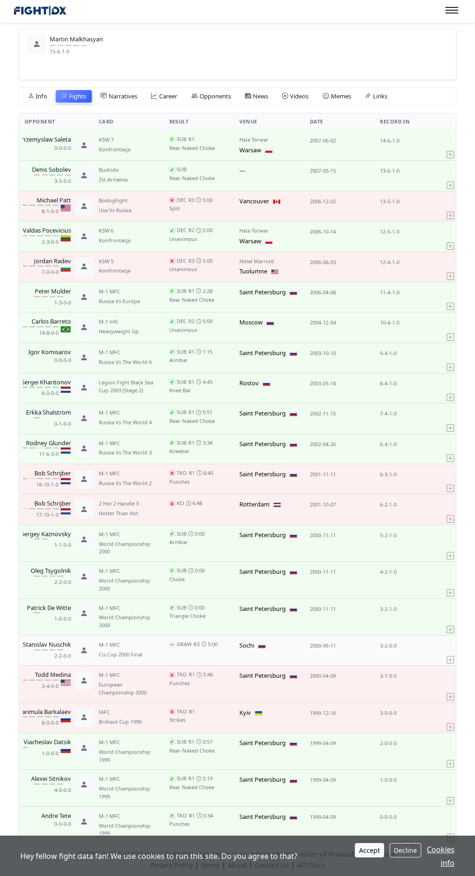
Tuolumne (253, 271)
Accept (369, 850)
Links (380, 96)
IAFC (104, 711)
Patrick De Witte (49, 608)
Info (41, 96)
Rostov (249, 383)
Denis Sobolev (51, 170)
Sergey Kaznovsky (46, 534)
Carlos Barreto (51, 321)
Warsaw (250, 150)
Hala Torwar (254, 139)
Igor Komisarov (49, 352)
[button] (450, 145)
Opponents (215, 96)
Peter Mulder (53, 291)
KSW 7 (106, 139)
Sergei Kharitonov (46, 382)
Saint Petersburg (262, 292)
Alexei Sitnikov (51, 779)
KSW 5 (106, 261)
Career (168, 96)
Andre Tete (56, 816)
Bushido (109, 169)
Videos (299, 96)
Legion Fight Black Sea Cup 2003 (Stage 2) (126, 386)
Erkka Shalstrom (48, 412)
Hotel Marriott (256, 261)
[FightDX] (39, 12)
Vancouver (254, 201)
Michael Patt (54, 200)
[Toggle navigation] (452, 10)
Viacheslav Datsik (47, 742)
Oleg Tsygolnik (51, 571)
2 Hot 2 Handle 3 (119, 503)
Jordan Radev (52, 261)
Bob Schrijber (52, 473)
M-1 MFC (109, 291)
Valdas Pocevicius (47, 230)
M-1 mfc (108, 321)
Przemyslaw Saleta (45, 139)
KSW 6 (106, 230)
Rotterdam (254, 504)
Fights (77, 96)
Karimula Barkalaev (44, 712)
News (260, 96)
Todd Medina (53, 675)
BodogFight (113, 200)
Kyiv (245, 712)
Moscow (251, 322)
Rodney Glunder (48, 443)
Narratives (123, 96)
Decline (405, 850)
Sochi (246, 645)
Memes (341, 96)
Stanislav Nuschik (47, 645)
